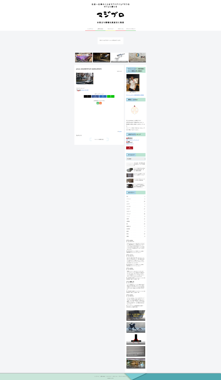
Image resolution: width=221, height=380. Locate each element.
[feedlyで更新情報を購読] (98, 103)
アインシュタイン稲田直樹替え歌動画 (135, 95)
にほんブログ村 (84, 90)
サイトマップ (108, 376)
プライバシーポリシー (123, 376)
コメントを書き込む (99, 139)
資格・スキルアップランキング (132, 139)
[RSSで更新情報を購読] (100, 103)
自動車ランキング (130, 143)
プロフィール (115, 376)
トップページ (96, 376)
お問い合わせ (102, 376)
